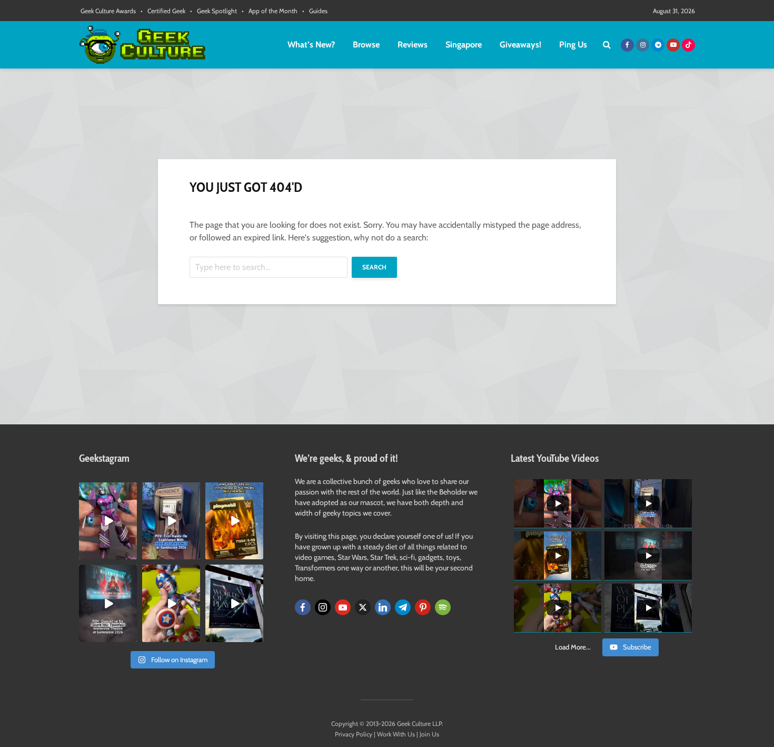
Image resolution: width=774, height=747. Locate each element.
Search (374, 267)
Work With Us (396, 734)
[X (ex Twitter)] (363, 607)
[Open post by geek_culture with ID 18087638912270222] (108, 603)
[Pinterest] (423, 607)
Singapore (463, 45)
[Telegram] (403, 607)
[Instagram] (323, 607)
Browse (366, 45)
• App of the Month (269, 11)
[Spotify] (443, 607)
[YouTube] (343, 607)
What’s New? (311, 45)
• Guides (315, 11)
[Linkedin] (383, 607)
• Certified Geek (163, 11)
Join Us (429, 734)
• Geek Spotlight (213, 11)
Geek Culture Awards (108, 11)
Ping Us (573, 45)
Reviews (413, 45)
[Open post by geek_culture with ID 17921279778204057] (234, 603)
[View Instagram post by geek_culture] (130, 553)
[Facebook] (303, 607)
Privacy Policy (353, 734)
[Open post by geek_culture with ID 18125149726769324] (234, 520)
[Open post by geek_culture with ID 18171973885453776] (171, 603)
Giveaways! (520, 45)
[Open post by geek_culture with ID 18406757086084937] (108, 520)
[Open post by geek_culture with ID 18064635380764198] (171, 520)
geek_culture (107, 490)
